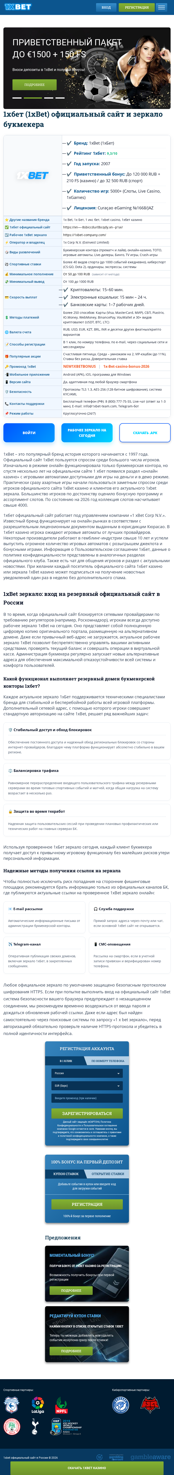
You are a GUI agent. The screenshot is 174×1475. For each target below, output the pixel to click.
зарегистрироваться (87, 1113)
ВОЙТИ (29, 432)
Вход (106, 7)
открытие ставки (108, 1174)
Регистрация (137, 7)
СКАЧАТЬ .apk (145, 432)
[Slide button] (17, 98)
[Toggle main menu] (161, 7)
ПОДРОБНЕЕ (34, 84)
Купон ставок (66, 1174)
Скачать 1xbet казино (87, 1468)
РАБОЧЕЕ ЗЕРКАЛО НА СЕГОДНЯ (87, 433)
